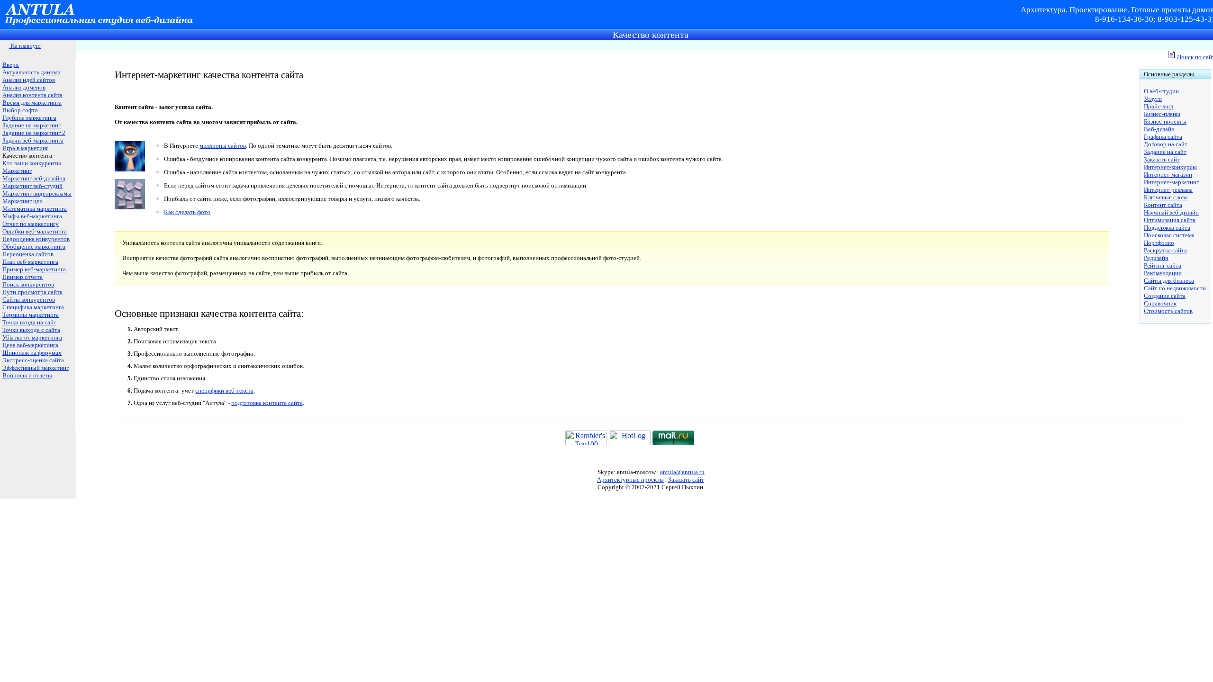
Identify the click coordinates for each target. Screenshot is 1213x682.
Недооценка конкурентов (36, 238)
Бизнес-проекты (1165, 121)
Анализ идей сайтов (28, 79)
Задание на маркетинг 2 (33, 132)
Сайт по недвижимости (1175, 288)
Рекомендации (1163, 273)
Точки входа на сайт (29, 322)
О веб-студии (1161, 91)
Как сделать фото (187, 211)
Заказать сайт (1162, 159)
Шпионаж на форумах (32, 352)
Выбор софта (20, 110)
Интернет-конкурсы (1170, 166)
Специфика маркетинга (33, 307)
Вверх (10, 64)
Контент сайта (1163, 204)
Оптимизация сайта (1169, 220)
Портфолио (1159, 242)
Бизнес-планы (1162, 113)
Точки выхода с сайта (31, 329)
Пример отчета (22, 276)
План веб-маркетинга (30, 261)
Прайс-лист (1159, 106)
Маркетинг (17, 170)
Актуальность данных (31, 72)
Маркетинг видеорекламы (37, 193)
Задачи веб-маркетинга (32, 140)
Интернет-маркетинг (1171, 182)
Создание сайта (1165, 295)
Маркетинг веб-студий (32, 185)
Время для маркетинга (32, 102)
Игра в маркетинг (25, 148)
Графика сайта (1163, 136)
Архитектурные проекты (630, 479)
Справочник (1160, 303)
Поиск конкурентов (28, 284)
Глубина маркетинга (29, 117)
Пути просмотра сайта (32, 292)
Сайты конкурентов (28, 299)
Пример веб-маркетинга (34, 269)
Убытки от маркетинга (32, 337)
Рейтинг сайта (1162, 265)
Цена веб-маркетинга (30, 345)
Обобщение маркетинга (33, 246)
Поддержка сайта (1167, 227)
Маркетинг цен (22, 201)
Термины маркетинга (30, 314)
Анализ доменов (23, 87)
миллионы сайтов (222, 145)
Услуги (1153, 98)
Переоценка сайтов (28, 254)
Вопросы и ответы (27, 375)
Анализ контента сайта (32, 95)
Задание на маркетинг (31, 125)
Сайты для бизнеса (1169, 280)
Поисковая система (1169, 235)
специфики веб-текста (224, 390)
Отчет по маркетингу (30, 223)
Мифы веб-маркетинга (32, 216)
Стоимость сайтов (1168, 310)
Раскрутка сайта (1165, 250)
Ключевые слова (1166, 197)
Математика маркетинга (34, 208)
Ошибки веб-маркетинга (34, 231)
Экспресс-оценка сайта (33, 360)
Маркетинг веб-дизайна (33, 178)
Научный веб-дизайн (1171, 212)
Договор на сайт (1165, 144)
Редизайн (1156, 257)
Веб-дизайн (1159, 129)
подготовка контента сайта (267, 402)
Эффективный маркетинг (35, 367)
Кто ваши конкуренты (31, 163)
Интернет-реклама (1168, 189)
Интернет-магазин (1168, 174)
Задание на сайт (1165, 151)
